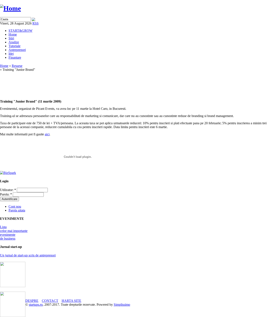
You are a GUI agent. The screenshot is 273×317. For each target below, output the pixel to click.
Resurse (17, 66)
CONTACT (50, 301)
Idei (11, 53)
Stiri (11, 38)
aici (47, 134)
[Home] (10, 8)
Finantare (15, 57)
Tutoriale (14, 46)
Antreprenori (17, 50)
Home (13, 34)
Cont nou (15, 206)
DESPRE (31, 301)
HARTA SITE (71, 301)
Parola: (6, 194)
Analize (14, 42)
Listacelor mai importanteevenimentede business (14, 232)
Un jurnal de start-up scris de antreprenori (28, 255)
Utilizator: (8, 190)
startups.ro (36, 304)
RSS (35, 23)
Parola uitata (17, 210)
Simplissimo (122, 304)
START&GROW (20, 30)
